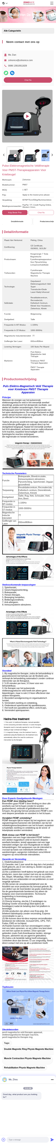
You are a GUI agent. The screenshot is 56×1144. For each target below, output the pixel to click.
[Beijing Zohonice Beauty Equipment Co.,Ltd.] (28, 3)
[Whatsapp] (6, 72)
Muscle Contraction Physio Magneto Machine (27, 1058)
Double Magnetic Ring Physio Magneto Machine (28, 1049)
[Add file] (3, 1140)
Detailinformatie (17, 221)
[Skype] (12, 72)
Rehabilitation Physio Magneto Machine (24, 1067)
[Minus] (52, 1079)
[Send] (52, 1140)
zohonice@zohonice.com (20, 60)
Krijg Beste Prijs (15, 212)
